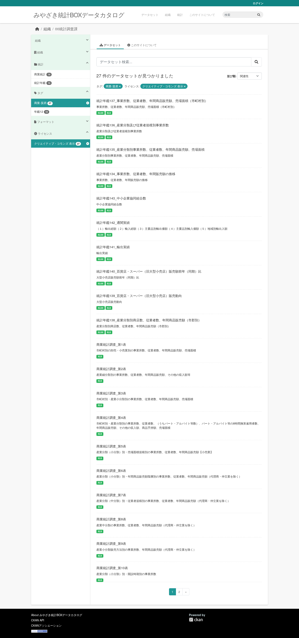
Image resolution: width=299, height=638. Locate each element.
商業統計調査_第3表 (111, 393)
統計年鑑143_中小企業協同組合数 (121, 198)
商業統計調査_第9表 (111, 543)
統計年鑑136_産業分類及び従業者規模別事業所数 (132, 125)
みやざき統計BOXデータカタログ (79, 14)
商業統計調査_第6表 (111, 470)
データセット (149, 15)
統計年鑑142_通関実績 (113, 222)
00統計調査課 (66, 28)
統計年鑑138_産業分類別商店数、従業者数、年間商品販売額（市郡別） (148, 320)
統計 (180, 15)
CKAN (196, 619)
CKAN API (37, 620)
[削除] (120, 86)
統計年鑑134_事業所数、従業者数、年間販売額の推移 (135, 173)
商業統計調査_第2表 (111, 368)
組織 (168, 15)
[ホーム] (37, 28)
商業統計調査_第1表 (111, 344)
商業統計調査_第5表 (111, 446)
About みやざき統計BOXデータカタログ (56, 615)
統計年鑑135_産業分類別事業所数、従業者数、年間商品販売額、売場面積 (150, 149)
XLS (109, 112)
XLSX (100, 112)
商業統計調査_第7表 (111, 495)
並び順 (231, 76)
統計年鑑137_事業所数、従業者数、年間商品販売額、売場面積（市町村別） (152, 100)
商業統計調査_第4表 (111, 417)
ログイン (258, 3)
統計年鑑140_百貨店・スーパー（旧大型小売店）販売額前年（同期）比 (148, 271)
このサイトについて (202, 15)
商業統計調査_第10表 (112, 567)
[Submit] (259, 15)
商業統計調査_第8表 (111, 519)
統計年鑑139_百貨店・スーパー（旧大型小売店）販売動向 (139, 295)
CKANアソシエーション (46, 625)
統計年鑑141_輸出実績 (113, 247)
